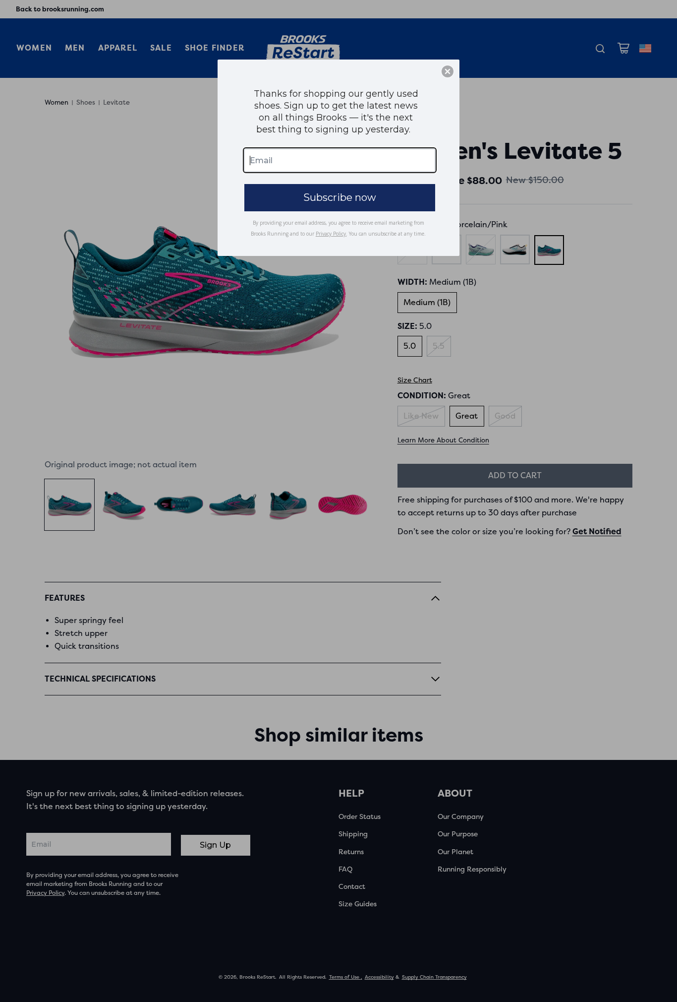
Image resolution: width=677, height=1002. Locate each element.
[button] (447, 71)
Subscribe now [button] (339, 197)
